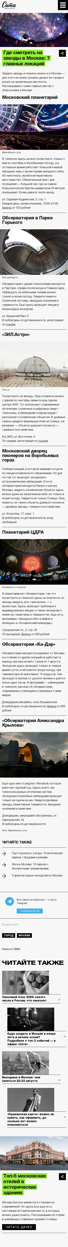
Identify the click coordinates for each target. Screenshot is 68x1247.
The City (9, 5)
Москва (24, 935)
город (8, 935)
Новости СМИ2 (11, 949)
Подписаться (29, 911)
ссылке (11, 324)
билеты (7, 207)
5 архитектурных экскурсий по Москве (37, 875)
